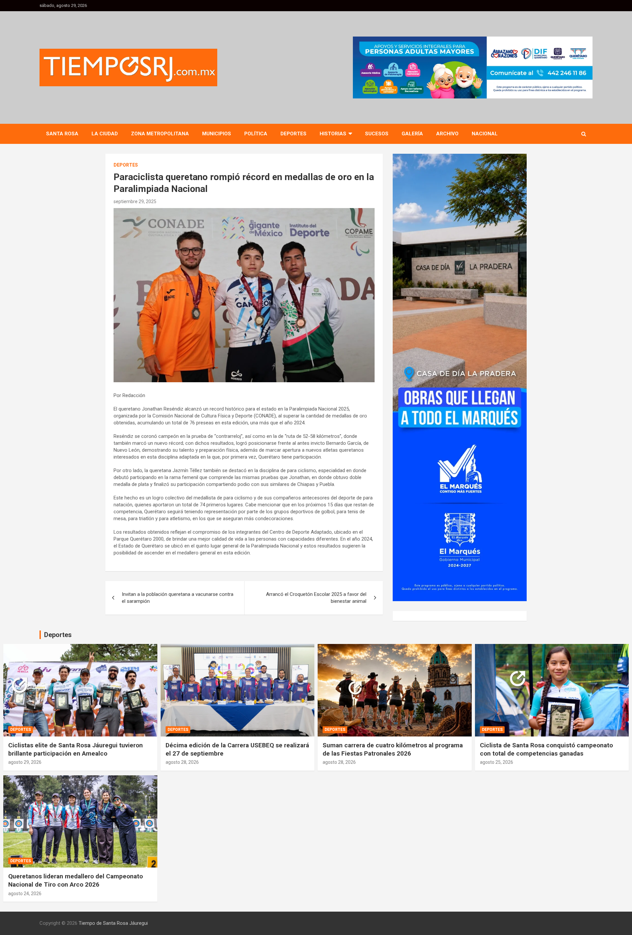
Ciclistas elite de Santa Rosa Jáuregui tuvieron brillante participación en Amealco (75, 749)
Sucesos (376, 134)
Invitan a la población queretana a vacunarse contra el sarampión (177, 597)
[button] (472, 67)
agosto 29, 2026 (24, 762)
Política (255, 134)
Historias (333, 134)
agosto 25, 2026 (496, 762)
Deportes (293, 134)
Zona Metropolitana (160, 134)
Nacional (485, 134)
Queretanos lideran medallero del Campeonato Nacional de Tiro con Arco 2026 (75, 880)
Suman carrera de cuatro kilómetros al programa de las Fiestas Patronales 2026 (393, 749)
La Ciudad (105, 134)
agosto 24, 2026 (24, 893)
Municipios (216, 134)
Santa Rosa (62, 134)
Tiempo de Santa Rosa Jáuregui (113, 923)
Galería (412, 134)
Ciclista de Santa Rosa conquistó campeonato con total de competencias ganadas (546, 749)
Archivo (447, 134)
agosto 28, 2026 (182, 762)
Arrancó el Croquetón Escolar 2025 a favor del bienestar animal (316, 597)
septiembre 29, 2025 (135, 201)
